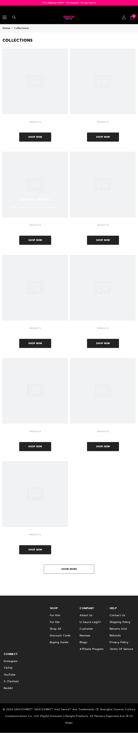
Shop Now (35, 137)
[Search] (14, 17)
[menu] (5, 17)
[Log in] (124, 17)
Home (6, 28)
